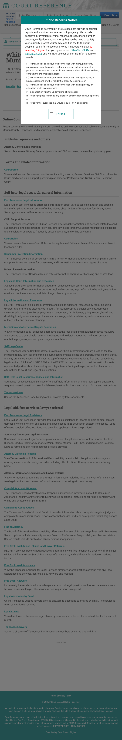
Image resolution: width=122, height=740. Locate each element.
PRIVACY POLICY (79, 49)
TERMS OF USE (33, 53)
